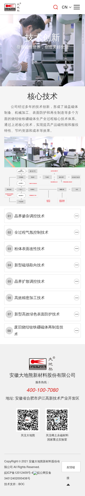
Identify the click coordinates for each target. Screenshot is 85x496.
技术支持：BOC (14, 484)
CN (65, 7)
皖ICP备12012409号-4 (18, 472)
